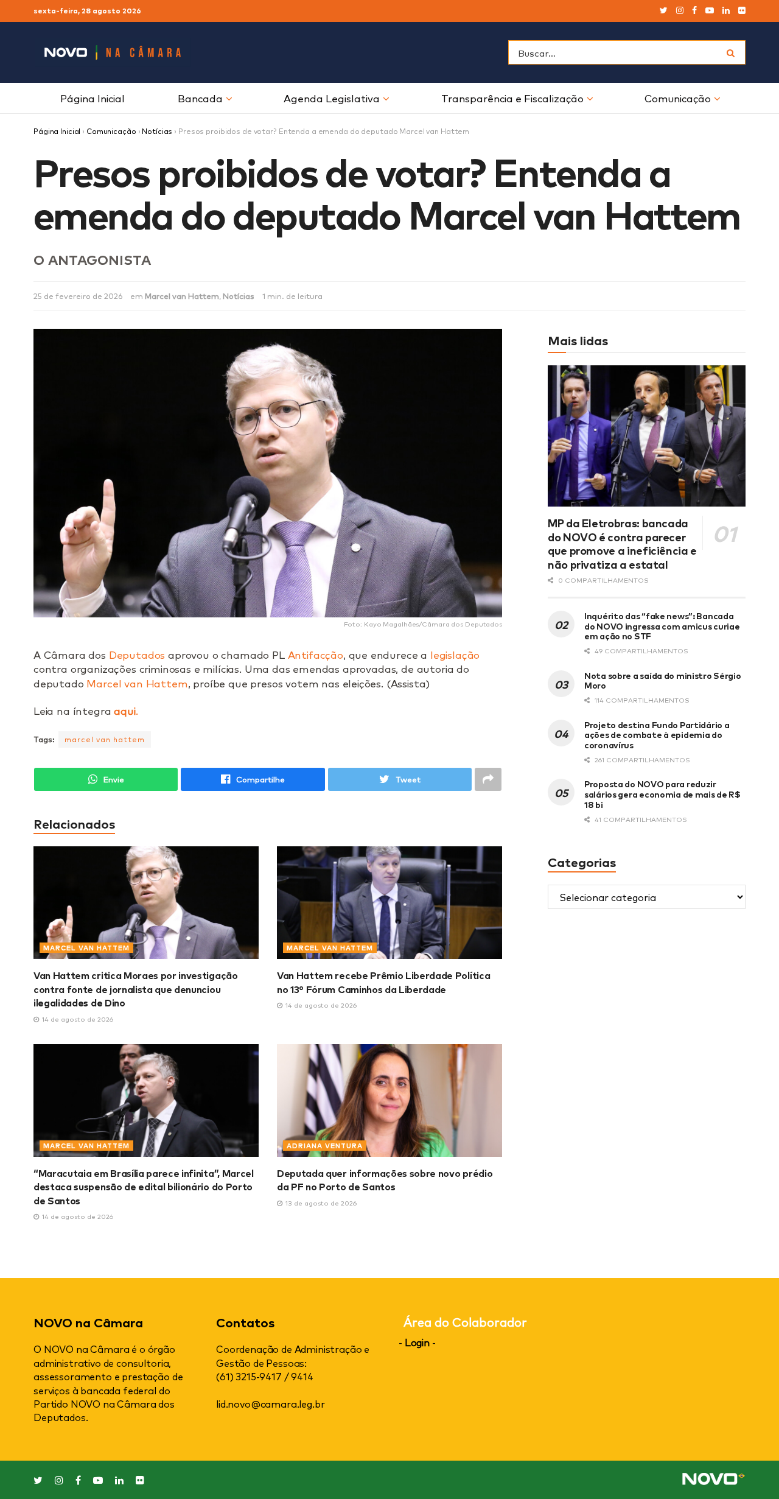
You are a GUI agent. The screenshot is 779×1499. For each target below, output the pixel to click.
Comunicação (678, 98)
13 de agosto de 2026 (320, 1202)
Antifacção (315, 654)
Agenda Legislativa (332, 98)
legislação (455, 654)
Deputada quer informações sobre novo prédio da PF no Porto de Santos (384, 1179)
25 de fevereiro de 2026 (77, 295)
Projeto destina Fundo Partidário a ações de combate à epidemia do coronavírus (656, 734)
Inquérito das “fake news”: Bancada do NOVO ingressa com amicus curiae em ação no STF (661, 625)
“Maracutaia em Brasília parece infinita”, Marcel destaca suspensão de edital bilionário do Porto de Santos (143, 1186)
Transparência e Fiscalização (512, 98)
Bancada (200, 98)
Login (417, 1342)
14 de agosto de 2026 (76, 1018)
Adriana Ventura (325, 1145)
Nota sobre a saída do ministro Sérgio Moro (662, 680)
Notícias (157, 131)
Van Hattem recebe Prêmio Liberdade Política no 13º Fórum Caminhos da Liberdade (383, 981)
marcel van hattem (105, 739)
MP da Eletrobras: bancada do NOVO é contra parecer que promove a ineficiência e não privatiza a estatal (622, 543)
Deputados (137, 654)
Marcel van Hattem (182, 295)
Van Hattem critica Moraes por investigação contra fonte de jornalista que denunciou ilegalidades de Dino (135, 988)
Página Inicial (92, 98)
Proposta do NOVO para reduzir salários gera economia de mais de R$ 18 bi (662, 794)
